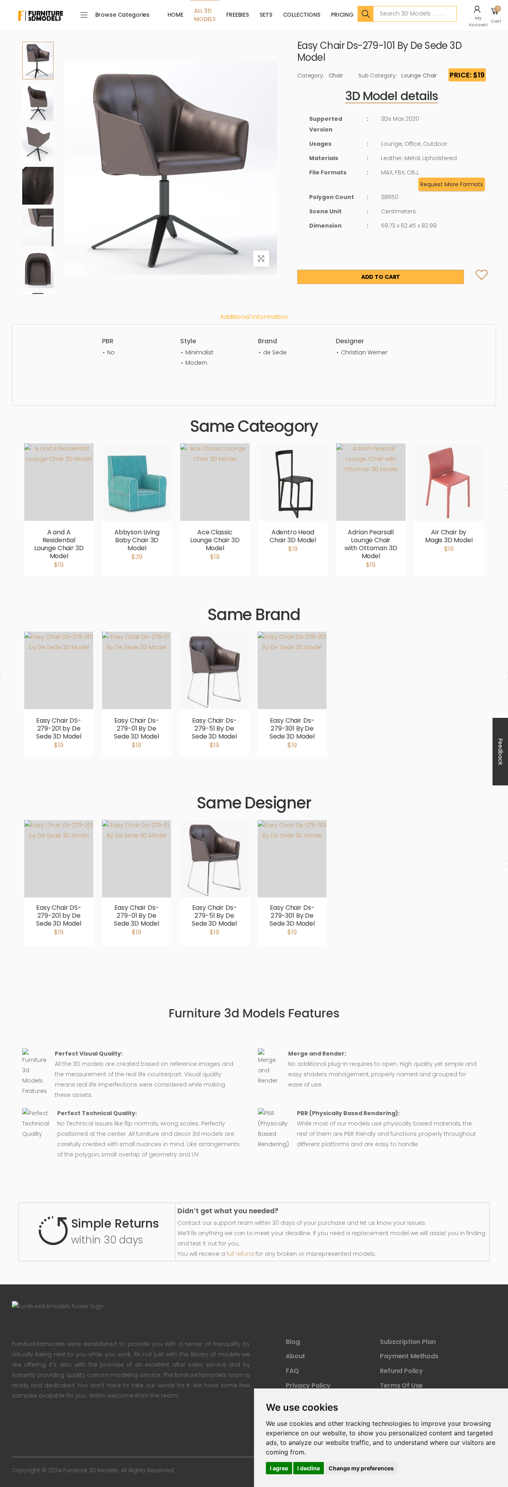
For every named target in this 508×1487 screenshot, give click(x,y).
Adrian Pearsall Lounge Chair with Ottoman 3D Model (370, 544)
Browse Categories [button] (122, 15)
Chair (336, 75)
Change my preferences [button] (361, 1468)
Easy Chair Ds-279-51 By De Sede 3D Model (214, 728)
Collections (301, 15)
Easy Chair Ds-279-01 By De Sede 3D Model (136, 728)
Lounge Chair (419, 75)
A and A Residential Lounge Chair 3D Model (59, 544)
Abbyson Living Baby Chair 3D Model (137, 540)
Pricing (342, 15)
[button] (479, 15)
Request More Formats (451, 184)
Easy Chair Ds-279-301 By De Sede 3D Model (292, 728)
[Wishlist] (475, 277)
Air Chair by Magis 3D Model (449, 536)
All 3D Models (205, 15)
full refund (240, 1254)
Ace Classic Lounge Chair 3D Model (215, 540)
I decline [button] (308, 1468)
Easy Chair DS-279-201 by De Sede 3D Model (58, 728)
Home (175, 15)
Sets (266, 15)
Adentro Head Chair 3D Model (292, 536)
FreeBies (237, 15)
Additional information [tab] (254, 316)
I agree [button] (279, 1468)
